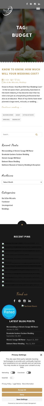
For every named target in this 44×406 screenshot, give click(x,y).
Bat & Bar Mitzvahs (11, 82)
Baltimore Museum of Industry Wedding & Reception (21, 165)
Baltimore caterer (8, 115)
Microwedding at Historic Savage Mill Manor (17, 151)
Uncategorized (7, 205)
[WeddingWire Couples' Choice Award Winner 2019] (29, 306)
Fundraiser (6, 202)
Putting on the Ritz (28, 115)
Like (18, 80)
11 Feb (6, 80)
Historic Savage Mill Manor (11, 158)
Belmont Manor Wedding (11, 161)
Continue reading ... (12, 107)
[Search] (36, 134)
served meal (6, 119)
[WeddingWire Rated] (9, 312)
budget (18, 115)
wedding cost (16, 119)
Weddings (22, 82)
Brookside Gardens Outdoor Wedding (15, 154)
